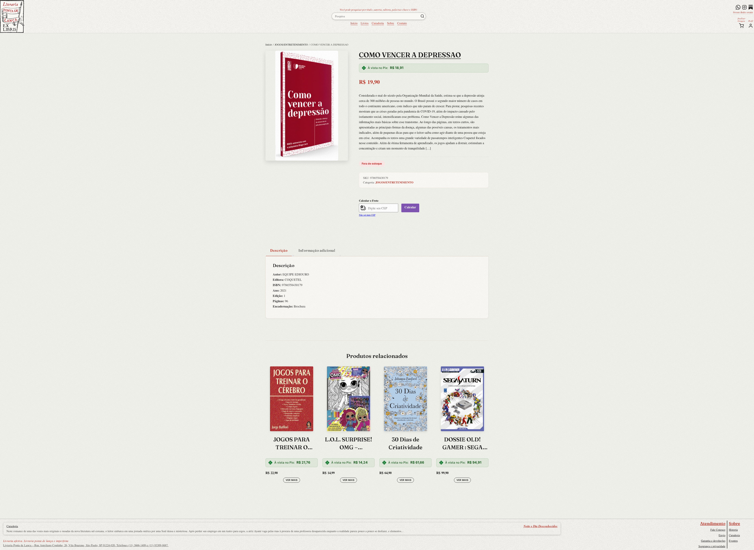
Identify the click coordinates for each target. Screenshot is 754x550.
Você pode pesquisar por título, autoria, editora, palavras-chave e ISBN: (379, 9)
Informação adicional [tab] (316, 250)
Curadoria (378, 23)
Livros (365, 23)
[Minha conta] (750, 25)
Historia (733, 530)
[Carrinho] (741, 25)
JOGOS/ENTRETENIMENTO (291, 44)
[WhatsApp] (738, 7)
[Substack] (750, 7)
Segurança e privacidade (711, 546)
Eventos (733, 541)
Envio (722, 535)
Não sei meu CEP (367, 214)
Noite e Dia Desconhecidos (540, 526)
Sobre (390, 23)
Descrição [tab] (278, 250)
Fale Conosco (717, 530)
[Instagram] (744, 7)
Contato (402, 23)
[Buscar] (422, 16)
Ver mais (292, 480)
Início (354, 23)
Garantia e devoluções (713, 541)
